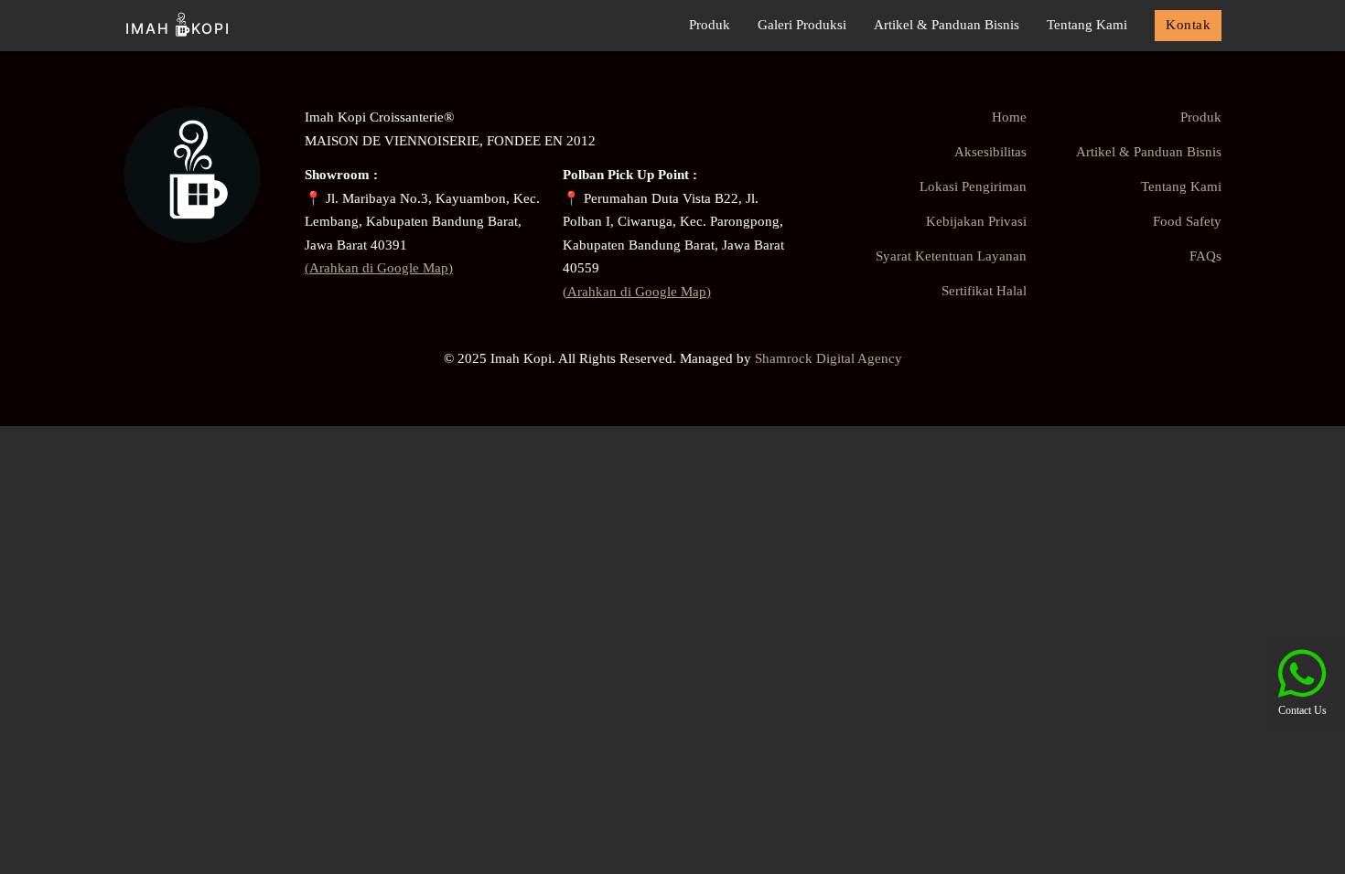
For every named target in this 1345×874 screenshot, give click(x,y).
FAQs (1205, 256)
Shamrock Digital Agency (828, 358)
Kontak (1188, 24)
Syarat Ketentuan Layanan (951, 256)
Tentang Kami (1087, 24)
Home (1009, 117)
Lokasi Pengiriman (973, 186)
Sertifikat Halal (984, 290)
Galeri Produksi (802, 24)
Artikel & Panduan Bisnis (946, 24)
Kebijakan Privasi (976, 221)
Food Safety (1187, 221)
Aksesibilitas (990, 151)
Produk (709, 24)
